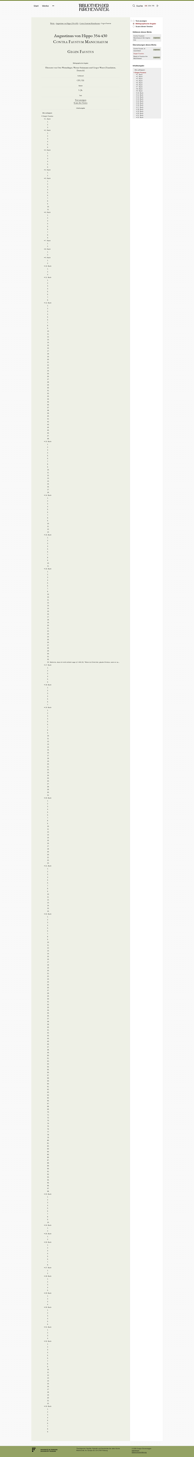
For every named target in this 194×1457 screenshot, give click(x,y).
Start (36, 6)
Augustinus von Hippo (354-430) (67, 23)
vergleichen (157, 37)
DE (146, 6)
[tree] (80, 773)
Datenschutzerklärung (139, 1452)
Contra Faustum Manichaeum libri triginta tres (141, 38)
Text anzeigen (80, 100)
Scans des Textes (80, 102)
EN (149, 6)
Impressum (135, 1450)
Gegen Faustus (138, 53)
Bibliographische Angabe (146, 24)
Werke (45, 6)
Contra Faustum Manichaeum (90, 23)
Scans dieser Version (144, 26)
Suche (139, 6)
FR (153, 6)
